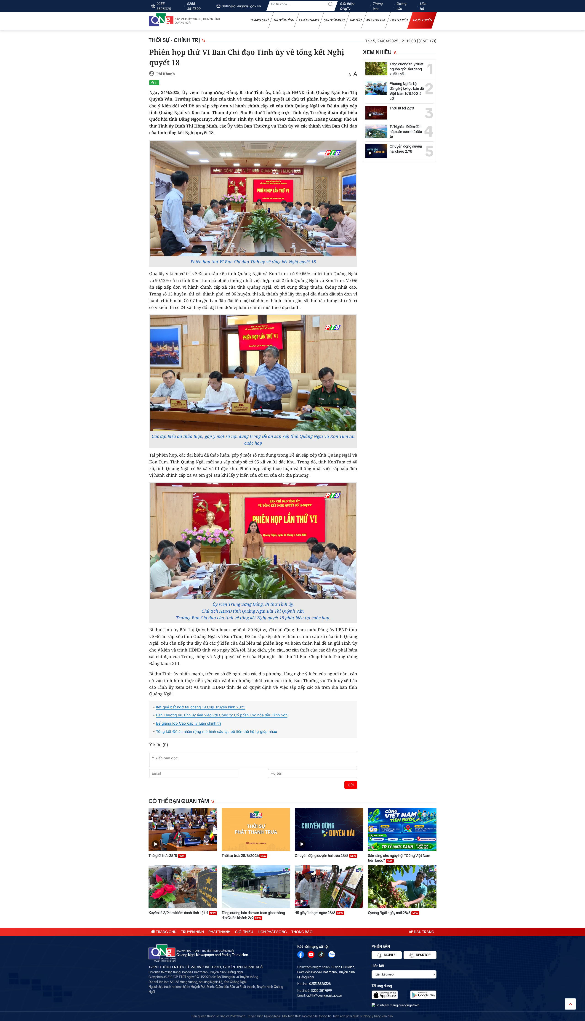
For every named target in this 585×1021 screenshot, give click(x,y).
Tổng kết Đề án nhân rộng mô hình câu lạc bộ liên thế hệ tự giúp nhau (216, 731)
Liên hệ (423, 6)
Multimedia (376, 20)
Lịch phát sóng (272, 932)
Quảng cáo (401, 6)
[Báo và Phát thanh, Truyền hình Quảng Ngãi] (161, 21)
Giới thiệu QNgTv (347, 6)
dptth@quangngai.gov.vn (241, 6)
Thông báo (378, 6)
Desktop (423, 955)
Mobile (389, 955)
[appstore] (385, 994)
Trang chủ (259, 20)
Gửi (351, 785)
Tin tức (355, 20)
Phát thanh (308, 20)
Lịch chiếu (399, 20)
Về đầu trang (421, 932)
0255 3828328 (164, 6)
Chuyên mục (334, 20)
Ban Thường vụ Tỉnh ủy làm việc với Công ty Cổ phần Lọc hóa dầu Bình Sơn (221, 715)
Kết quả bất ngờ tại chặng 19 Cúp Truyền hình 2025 (200, 707)
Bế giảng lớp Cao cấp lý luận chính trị (188, 723)
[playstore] (423, 994)
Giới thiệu (244, 932)
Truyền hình (284, 20)
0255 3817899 (194, 6)
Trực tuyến (422, 20)
